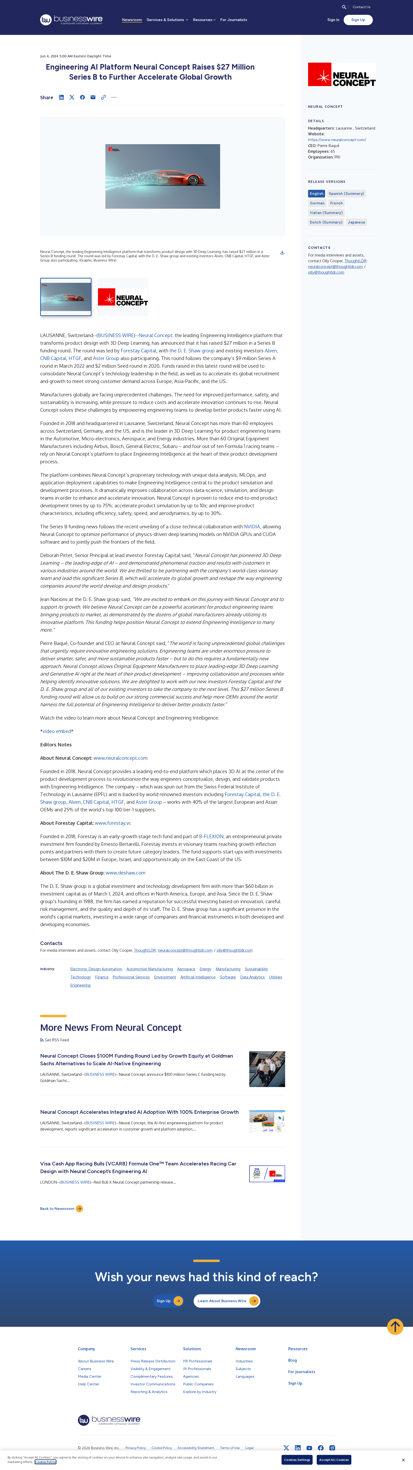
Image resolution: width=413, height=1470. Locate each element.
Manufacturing (228, 969)
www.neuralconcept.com (120, 758)
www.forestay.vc (113, 823)
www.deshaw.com (125, 872)
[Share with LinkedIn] (61, 97)
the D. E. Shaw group (192, 350)
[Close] (403, 1460)
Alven (271, 350)
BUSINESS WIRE (116, 335)
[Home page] (71, 19)
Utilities (275, 977)
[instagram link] (332, 1448)
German (317, 203)
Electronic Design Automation (96, 969)
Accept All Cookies (333, 1460)
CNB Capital (53, 358)
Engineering (80, 985)
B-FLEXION (211, 836)
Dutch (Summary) (326, 222)
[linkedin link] (298, 1448)
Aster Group (106, 358)
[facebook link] (321, 1448)
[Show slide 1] (66, 297)
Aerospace (186, 969)
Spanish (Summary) (346, 193)
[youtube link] (309, 1448)
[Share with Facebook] (82, 97)
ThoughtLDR (145, 950)
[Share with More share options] (114, 97)
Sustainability (256, 969)
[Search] (344, 7)
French (336, 203)
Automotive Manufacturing (149, 969)
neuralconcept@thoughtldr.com (185, 950)
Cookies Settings (297, 1460)
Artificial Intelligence (198, 977)
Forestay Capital (138, 350)
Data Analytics (252, 977)
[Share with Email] (93, 97)
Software (228, 977)
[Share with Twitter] (72, 97)
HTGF (75, 358)
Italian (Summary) (326, 213)
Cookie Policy (45, 1462)
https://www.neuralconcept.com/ (337, 139)
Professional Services (131, 977)
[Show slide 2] (123, 297)
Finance (102, 977)
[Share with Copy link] (103, 97)
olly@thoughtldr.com (235, 950)
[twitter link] (286, 1448)
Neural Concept (155, 335)
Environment (165, 977)
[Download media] (282, 252)
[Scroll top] (395, 1327)
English (316, 193)
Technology (80, 977)
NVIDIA (252, 526)
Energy (205, 969)
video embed (57, 731)
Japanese (356, 222)
